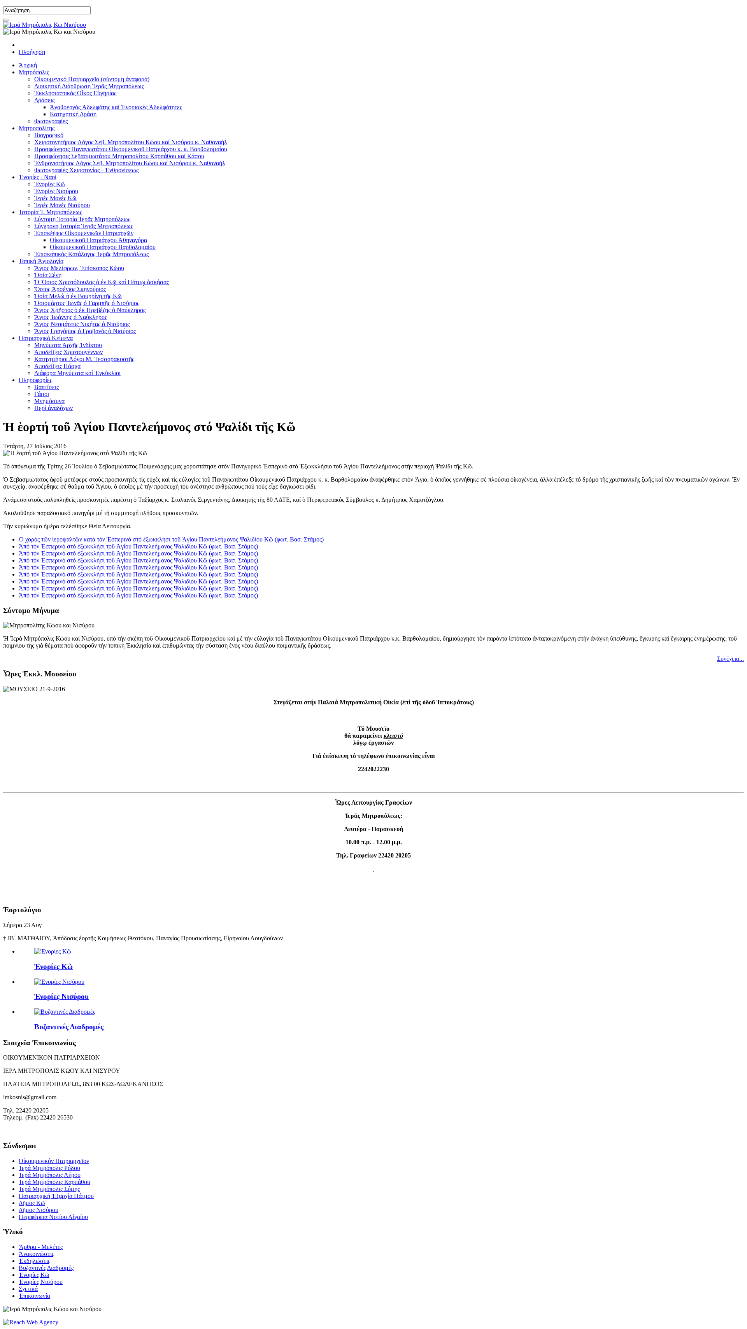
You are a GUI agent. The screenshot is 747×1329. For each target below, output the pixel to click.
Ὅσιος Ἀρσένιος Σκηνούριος (70, 289)
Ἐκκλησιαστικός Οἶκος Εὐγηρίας (75, 93)
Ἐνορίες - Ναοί (37, 177)
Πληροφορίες (35, 380)
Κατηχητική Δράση (73, 114)
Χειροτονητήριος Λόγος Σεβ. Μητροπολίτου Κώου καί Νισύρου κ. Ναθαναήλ (130, 142)
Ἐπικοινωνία (34, 1295)
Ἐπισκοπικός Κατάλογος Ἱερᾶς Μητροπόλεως (91, 254)
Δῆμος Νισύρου (38, 1210)
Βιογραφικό (48, 135)
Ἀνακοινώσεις (36, 1253)
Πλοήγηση (32, 52)
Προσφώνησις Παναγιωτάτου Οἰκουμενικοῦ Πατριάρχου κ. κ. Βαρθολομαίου (130, 149)
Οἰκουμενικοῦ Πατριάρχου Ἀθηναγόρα (98, 240)
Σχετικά (28, 1288)
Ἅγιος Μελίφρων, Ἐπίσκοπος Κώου (79, 268)
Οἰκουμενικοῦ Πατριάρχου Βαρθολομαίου (103, 247)
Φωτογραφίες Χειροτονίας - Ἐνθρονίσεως (86, 170)
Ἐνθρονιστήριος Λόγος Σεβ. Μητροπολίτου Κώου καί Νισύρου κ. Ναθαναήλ (129, 163)
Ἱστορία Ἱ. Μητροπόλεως (50, 212)
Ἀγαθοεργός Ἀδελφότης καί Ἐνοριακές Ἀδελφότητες (116, 107)
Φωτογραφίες (51, 121)
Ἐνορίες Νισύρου (56, 191)
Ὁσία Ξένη (47, 275)
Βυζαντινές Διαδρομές (68, 1027)
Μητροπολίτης (36, 128)
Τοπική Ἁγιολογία (41, 261)
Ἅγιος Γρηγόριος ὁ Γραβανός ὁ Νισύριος (85, 331)
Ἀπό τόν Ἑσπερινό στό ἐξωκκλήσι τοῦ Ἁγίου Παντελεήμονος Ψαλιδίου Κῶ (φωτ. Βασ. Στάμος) (138, 546)
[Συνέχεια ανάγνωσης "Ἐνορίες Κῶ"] (52, 951)
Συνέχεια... (730, 658)
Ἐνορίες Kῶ (49, 184)
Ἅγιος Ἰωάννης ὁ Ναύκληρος (70, 317)
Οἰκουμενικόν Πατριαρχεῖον (54, 1161)
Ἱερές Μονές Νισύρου (62, 205)
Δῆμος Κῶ (32, 1203)
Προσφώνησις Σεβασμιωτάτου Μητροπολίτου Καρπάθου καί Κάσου (119, 156)
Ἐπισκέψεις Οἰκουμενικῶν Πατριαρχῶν (83, 233)
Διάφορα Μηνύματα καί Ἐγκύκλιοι (77, 373)
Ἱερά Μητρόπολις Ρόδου (49, 1168)
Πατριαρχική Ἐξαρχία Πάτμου (56, 1196)
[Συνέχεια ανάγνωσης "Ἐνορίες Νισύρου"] (59, 981)
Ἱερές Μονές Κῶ (55, 198)
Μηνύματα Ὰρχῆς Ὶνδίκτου (68, 345)
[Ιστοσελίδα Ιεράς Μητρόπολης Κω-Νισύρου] (44, 24)
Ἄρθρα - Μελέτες (41, 1246)
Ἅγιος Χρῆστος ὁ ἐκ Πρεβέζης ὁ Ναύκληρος (90, 310)
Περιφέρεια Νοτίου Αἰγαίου (53, 1217)
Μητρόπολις (34, 72)
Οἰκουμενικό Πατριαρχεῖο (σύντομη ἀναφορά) (91, 79)
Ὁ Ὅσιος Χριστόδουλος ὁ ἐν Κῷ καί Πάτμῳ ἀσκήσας (101, 282)
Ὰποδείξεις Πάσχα (57, 366)
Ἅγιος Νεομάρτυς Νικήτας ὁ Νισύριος (82, 324)
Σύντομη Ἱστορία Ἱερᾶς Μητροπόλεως (82, 219)
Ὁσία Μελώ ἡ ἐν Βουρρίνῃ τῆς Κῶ (78, 296)
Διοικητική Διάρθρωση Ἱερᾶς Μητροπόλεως (89, 86)
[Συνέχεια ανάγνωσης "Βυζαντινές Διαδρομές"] (64, 1011)
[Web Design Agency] (30, 1322)
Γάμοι (41, 394)
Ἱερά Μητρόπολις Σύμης (49, 1189)
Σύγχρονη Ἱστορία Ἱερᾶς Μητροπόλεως (83, 226)
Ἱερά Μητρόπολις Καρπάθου (54, 1182)
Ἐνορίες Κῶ (53, 966)
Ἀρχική (28, 65)
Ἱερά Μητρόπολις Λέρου (50, 1175)
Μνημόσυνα (49, 401)
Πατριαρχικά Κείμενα (46, 338)
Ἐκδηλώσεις (34, 1260)
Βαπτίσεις (46, 387)
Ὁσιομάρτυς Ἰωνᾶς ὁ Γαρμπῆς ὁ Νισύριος (86, 303)
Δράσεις (44, 100)
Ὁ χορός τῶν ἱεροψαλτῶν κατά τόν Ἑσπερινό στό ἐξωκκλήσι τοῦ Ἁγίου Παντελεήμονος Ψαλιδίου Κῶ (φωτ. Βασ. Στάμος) (171, 539)
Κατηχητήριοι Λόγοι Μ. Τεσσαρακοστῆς (84, 359)
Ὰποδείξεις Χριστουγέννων (68, 352)
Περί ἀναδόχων (53, 408)
